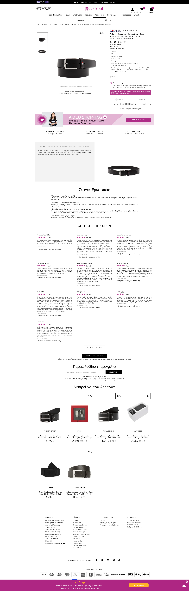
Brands (137, 15)
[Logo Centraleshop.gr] (94, 8)
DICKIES (50, 487)
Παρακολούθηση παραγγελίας (54, 520)
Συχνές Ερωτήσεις (78, 527)
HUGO (79, 431)
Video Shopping (77, 543)
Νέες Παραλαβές (55, 15)
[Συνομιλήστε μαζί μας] (184, 586)
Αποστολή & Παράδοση (52, 525)
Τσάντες (88, 15)
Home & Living (112, 15)
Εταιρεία (75, 520)
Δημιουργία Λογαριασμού (108, 523)
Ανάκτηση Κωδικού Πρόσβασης (110, 525)
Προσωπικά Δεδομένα (80, 525)
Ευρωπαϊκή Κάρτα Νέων (80, 545)
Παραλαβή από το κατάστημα (54, 523)
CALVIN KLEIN (137, 431)
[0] (142, 9)
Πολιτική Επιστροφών (126, 109)
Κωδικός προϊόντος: (116, 38)
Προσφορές (126, 15)
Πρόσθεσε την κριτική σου (94, 356)
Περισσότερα (141, 87)
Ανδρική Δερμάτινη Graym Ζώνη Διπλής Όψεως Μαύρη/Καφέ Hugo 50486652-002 (79, 437)
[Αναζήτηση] (111, 20)
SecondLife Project (78, 548)
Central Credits (77, 541)
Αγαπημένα (142, 12)
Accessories (99, 15)
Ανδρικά (54, 24)
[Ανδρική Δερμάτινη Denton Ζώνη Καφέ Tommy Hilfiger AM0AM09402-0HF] (77, 57)
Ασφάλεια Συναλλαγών (52, 529)
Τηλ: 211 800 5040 (133, 520)
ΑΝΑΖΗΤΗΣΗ (113, 372)
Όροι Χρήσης (138, 109)
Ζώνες (61, 24)
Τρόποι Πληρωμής (51, 527)
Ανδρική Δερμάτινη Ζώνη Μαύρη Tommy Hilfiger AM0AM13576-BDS (50, 437)
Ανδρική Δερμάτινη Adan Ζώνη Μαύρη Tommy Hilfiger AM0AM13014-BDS (108, 437)
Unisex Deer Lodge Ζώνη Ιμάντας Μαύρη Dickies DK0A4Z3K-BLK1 (50, 493)
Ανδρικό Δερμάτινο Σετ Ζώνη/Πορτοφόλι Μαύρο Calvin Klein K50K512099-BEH (138, 437)
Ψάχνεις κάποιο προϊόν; (80, 529)
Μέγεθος (112, 76)
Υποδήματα (77, 15)
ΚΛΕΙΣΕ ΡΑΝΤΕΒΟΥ (138, 120)
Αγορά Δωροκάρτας (51, 539)
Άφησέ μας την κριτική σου (81, 534)
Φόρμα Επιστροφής (51, 536)
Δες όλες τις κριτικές (94, 347)
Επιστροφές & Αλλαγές (52, 532)
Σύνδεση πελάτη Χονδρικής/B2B (55, 543)
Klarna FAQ (48, 541)
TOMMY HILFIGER (85, 93)
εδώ (59, 199)
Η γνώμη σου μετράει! (79, 532)
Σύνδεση (129, 12)
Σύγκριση (142, 99)
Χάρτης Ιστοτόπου (78, 536)
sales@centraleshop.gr (134, 522)
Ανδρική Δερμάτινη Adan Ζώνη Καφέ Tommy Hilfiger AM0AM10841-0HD (79, 493)
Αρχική (38, 24)
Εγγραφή (135, 12)
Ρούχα (67, 15)
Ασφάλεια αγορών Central (53, 534)
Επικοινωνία (76, 539)
